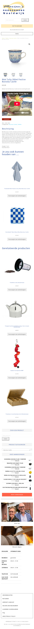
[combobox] (17, 449)
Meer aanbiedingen (17, 494)
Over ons (17, 523)
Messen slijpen (17, 547)
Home (3, 38)
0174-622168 (17, 26)
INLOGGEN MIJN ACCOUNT (17, 29)
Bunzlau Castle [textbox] (16, 450)
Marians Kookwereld (17, 8)
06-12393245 (14, 577)
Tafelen (7, 38)
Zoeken (25, 20)
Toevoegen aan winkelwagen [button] (17, 196)
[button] (17, 33)
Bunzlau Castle (13, 38)
